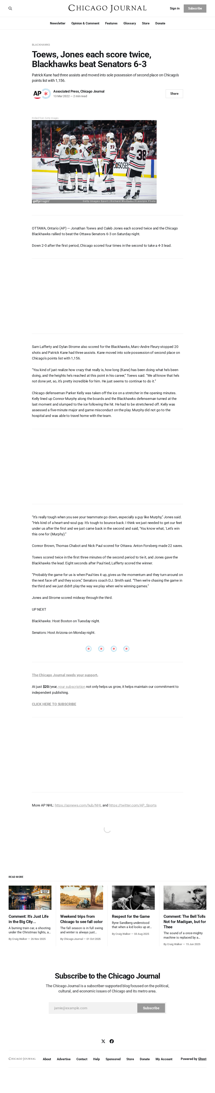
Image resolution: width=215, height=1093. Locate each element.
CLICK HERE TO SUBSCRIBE (54, 704)
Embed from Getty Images (45, 118)
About (47, 1059)
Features (111, 23)
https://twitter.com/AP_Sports (133, 805)
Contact (81, 1059)
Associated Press (66, 91)
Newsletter (58, 23)
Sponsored (113, 1059)
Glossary (129, 23)
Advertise (64, 1059)
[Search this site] (10, 8)
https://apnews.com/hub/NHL (78, 805)
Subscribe (195, 8)
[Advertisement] (107, 294)
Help (96, 1059)
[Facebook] (112, 1041)
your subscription (71, 686)
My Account (164, 1059)
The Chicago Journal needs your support (64, 675)
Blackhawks (41, 44)
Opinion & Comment (85, 23)
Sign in (175, 8)
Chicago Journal (92, 91)
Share (174, 94)
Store (145, 23)
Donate (160, 23)
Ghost (202, 1059)
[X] (103, 1041)
